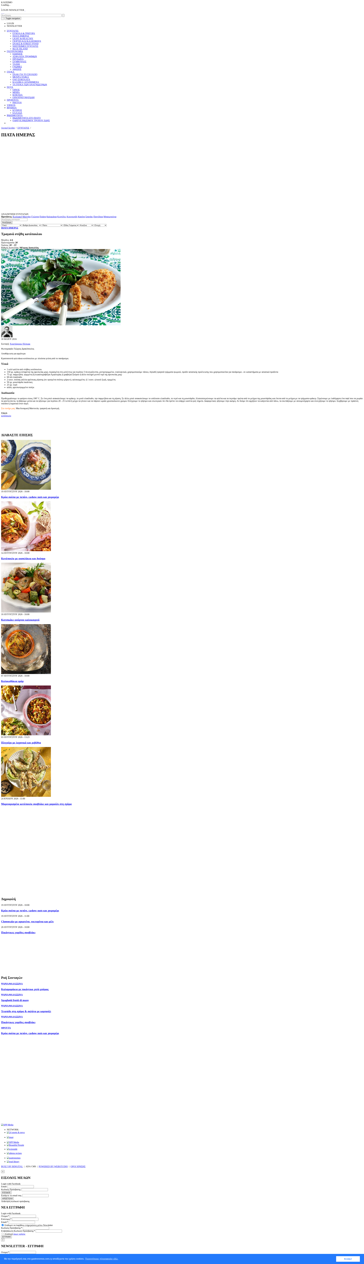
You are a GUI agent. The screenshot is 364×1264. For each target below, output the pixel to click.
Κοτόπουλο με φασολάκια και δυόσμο (23, 558)
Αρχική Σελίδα (8, 128)
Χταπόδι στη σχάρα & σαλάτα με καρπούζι (26, 1011)
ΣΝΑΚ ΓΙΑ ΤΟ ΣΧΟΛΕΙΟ (25, 74)
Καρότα (81, 216)
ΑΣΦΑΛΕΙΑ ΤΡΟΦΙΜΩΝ (25, 56)
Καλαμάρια (51, 216)
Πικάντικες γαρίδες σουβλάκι (18, 932)
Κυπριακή (17, 216)
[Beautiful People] (15, 1145)
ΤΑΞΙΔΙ (16, 64)
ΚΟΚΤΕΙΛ (18, 95)
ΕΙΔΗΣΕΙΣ (17, 54)
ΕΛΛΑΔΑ (17, 113)
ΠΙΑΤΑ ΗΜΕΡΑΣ (21, 36)
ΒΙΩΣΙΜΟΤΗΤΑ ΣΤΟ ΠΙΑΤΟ (27, 118)
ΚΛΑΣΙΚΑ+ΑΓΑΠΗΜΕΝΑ (26, 82)
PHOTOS (17, 102)
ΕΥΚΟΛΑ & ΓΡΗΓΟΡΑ (24, 33)
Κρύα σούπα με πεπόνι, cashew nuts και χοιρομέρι (30, 497)
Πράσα (43, 216)
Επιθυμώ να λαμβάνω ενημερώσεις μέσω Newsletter (28, 1225)
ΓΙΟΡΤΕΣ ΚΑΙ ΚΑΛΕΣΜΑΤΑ (27, 41)
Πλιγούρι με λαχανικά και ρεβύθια (21, 742)
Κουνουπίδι (72, 216)
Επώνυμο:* (6, 1219)
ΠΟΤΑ (10, 87)
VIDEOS (11, 105)
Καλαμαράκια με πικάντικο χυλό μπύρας (25, 989)
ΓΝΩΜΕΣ (17, 66)
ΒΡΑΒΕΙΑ (12, 107)
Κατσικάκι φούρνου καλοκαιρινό (20, 619)
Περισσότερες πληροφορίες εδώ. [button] (101, 1259)
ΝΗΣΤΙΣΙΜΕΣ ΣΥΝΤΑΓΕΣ (25, 46)
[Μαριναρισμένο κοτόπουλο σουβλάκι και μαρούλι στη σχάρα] (26, 796)
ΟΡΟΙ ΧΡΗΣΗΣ (78, 1166)
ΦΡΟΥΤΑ (6, 1028)
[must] (10, 1137)
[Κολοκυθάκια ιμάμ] (26, 673)
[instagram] (2, 12)
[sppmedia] (7, 1125)
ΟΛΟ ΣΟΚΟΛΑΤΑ (21, 79)
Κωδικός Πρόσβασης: (11, 1189)
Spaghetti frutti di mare (15, 1000)
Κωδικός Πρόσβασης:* (11, 1228)
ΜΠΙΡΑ (16, 92)
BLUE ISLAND (20, 49)
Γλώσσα (35, 216)
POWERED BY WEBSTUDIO (53, 1166)
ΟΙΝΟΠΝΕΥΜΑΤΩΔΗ (24, 97)
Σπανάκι (89, 216)
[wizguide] (12, 1149)
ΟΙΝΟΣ (16, 90)
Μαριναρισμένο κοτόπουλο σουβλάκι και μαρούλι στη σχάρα (36, 803)
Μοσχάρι (26, 216)
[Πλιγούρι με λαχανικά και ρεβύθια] (26, 734)
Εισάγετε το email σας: (11, 1195)
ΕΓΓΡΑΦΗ (6, 1237)
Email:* (4, 1222)
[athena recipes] (14, 1153)
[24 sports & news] (16, 1132)
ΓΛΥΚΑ (10, 72)
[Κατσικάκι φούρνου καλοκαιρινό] (26, 612)
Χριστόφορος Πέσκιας (20, 344)
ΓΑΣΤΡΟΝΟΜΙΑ (15, 51)
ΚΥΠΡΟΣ (17, 110)
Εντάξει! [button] (348, 1259)
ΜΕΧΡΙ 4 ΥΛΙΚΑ (21, 77)
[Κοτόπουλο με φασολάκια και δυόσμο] (26, 550)
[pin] (3, 12)
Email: (4, 1186)
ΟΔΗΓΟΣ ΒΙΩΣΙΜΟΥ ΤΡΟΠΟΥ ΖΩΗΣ (31, 120)
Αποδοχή (14, 1234)
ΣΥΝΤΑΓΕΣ (12, 31)
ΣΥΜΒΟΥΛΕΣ (19, 61)
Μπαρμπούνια (110, 216)
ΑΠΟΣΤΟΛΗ (7, 1199)
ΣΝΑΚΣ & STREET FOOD (26, 43)
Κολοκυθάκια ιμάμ (12, 681)
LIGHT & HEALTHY (23, 38)
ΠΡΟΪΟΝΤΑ (13, 100)
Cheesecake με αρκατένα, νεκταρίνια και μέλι (27, 921)
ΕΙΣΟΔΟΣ (6, 1193)
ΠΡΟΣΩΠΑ (18, 59)
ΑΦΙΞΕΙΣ (17, 69)
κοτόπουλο (6, 416)
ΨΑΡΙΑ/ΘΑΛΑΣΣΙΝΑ (12, 984)
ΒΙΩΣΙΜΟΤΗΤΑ (15, 115)
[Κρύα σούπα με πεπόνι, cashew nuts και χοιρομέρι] (26, 489)
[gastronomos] (13, 1158)
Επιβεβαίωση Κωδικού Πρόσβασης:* (18, 1231)
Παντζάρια (98, 216)
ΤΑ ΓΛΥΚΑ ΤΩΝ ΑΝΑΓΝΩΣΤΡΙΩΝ (30, 84)
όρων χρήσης (19, 1234)
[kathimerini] (13, 1142)
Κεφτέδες (61, 216)
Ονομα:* (5, 1216)
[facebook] (1, 12)
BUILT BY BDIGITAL (12, 1166)
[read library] (13, 1161)
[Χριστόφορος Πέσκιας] (7, 336)
